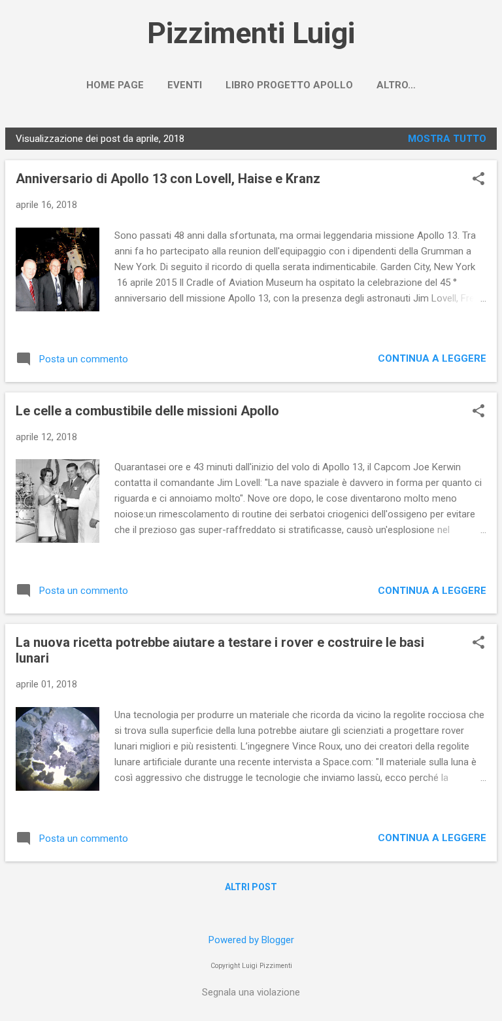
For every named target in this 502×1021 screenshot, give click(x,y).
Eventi (184, 85)
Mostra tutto (447, 139)
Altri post (251, 887)
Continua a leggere (432, 358)
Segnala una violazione (251, 992)
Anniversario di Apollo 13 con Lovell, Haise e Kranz (168, 178)
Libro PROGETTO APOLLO (289, 85)
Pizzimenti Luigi (251, 33)
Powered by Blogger (251, 940)
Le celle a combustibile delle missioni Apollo (147, 411)
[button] (478, 180)
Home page (115, 85)
